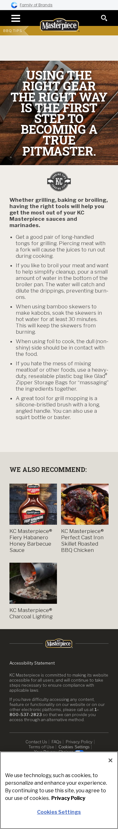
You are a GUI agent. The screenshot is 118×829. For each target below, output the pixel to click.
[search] (104, 18)
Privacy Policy (79, 741)
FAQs (56, 741)
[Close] (110, 760)
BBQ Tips (12, 30)
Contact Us (36, 741)
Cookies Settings (74, 747)
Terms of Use (41, 746)
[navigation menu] (13, 18)
